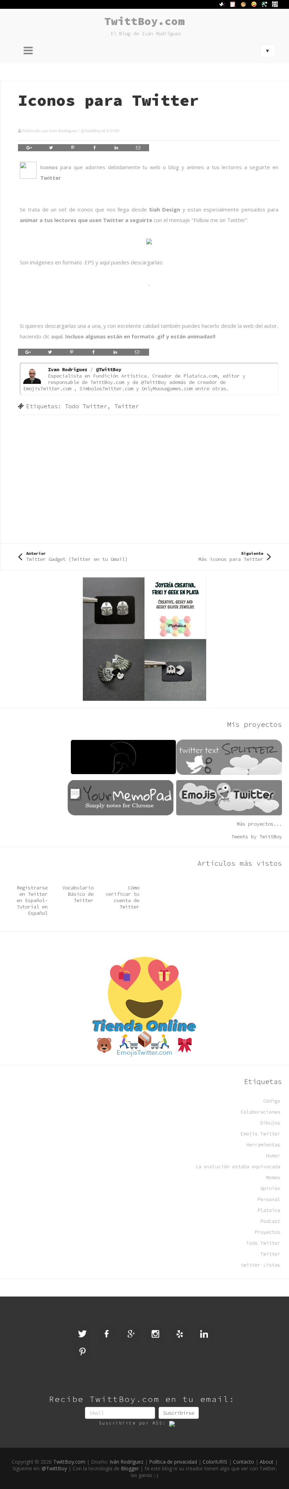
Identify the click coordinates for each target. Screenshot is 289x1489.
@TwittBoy (91, 131)
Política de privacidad (173, 1461)
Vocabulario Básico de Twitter (77, 893)
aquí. (57, 336)
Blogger (130, 1468)
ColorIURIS (215, 1461)
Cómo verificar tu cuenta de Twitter (122, 897)
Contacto (243, 1461)
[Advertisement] (149, 478)
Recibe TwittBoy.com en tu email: (142, 1399)
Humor (273, 1156)
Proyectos (267, 1232)
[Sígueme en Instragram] (155, 1334)
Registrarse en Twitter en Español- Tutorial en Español (32, 900)
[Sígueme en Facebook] (107, 1334)
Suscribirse (178, 1413)
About (266, 1461)
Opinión (270, 1188)
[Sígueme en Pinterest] (82, 1351)
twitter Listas (260, 1265)
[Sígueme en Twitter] (82, 1334)
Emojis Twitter (260, 1134)
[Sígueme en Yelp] (180, 1334)
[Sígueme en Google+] (131, 1334)
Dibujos (270, 1123)
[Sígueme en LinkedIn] (204, 1334)
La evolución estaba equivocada (238, 1167)
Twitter (126, 406)
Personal (269, 1199)
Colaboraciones (260, 1112)
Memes (273, 1178)
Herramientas (263, 1145)
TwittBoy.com (144, 21)
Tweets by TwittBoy (256, 836)
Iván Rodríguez (126, 1461)
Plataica (269, 1210)
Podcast (270, 1221)
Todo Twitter (86, 406)
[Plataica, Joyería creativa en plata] (144, 638)
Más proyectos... (259, 824)
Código (271, 1101)
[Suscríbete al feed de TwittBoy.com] (177, 1423)
